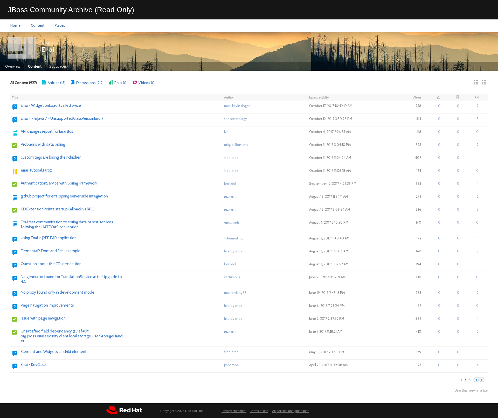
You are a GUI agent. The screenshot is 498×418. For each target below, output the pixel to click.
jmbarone (231, 365)
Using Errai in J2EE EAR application (49, 238)
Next (482, 380)
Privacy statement (234, 411)
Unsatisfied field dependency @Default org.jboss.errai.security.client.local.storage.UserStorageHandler (72, 336)
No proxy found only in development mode (57, 292)
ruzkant (230, 196)
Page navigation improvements (47, 305)
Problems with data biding (43, 144)
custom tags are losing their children (51, 157)
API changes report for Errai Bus (47, 131)
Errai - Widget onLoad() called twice (51, 105)
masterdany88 (235, 293)
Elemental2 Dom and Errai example (50, 251)
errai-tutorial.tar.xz (36, 170)
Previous (476, 380)
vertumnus (232, 277)
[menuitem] (15, 26)
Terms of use (259, 411)
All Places (48, 43)
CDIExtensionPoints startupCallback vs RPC (57, 209)
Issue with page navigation (43, 318)
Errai (48, 49)
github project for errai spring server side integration (64, 196)
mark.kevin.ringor (237, 106)
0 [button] (439, 106)
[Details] (484, 82)
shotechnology (235, 119)
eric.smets (232, 222)
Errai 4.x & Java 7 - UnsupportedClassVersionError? (62, 118)
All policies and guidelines (290, 411)
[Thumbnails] (476, 82)
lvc (226, 132)
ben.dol (230, 183)
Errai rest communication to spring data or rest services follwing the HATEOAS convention (67, 224)
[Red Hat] (124, 410)
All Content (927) (23, 82)
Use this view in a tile (471, 390)
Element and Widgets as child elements (54, 351)
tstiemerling (233, 238)
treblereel (231, 157)
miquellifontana (236, 145)
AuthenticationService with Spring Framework (59, 183)
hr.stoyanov (233, 251)
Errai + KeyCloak (34, 364)
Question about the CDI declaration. (51, 263)
